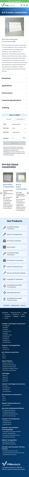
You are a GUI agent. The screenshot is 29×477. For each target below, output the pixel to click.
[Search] (24, 5)
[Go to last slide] (1, 193)
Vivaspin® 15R (5, 336)
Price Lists (7, 314)
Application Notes (15, 305)
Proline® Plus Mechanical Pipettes (10, 414)
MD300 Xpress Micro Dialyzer (9, 366)
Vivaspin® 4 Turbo (6, 331)
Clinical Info (16, 314)
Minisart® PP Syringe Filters (8, 442)
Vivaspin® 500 (5, 325)
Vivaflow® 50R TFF (6, 424)
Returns (23, 316)
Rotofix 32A (5, 377)
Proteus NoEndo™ (6, 405)
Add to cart (14, 143)
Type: (4, 124)
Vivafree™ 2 (5, 347)
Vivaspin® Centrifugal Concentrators (13, 324)
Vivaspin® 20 (5, 338)
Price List (23, 305)
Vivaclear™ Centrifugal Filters (9, 433)
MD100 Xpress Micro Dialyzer (9, 364)
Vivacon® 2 (5, 386)
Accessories (20, 119)
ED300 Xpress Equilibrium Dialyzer (10, 368)
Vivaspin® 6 (5, 333)
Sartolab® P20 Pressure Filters (9, 454)
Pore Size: (6, 128)
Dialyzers (7, 361)
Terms (23, 314)
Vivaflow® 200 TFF (6, 422)
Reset (24, 138)
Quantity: (6, 138)
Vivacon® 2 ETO (6, 387)
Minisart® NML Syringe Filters (9, 444)
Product (9, 119)
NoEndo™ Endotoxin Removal (11, 403)
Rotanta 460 (5, 381)
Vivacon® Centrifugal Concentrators (13, 384)
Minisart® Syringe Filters (9, 440)
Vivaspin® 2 (5, 327)
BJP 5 (3, 354)
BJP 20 (4, 358)
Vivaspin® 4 (5, 329)
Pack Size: (6, 132)
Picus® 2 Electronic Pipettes (8, 410)
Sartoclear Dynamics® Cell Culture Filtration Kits (13, 452)
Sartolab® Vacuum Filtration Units (10, 450)
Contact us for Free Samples (14, 1)
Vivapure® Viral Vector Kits (8, 437)
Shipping (16, 316)
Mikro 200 (4, 375)
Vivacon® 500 (5, 389)
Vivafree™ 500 (5, 349)
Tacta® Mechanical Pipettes (8, 412)
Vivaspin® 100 (5, 340)
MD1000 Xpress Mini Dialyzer (9, 370)
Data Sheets (7, 305)
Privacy (6, 318)
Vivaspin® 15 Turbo (7, 335)
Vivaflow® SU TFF (6, 420)
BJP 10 (4, 356)
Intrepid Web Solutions (19, 469)
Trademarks (7, 316)
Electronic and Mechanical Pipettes (13, 408)
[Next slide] (28, 193)
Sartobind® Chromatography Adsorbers (11, 431)
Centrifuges (5, 373)
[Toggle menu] (27, 5)
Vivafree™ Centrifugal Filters (11, 345)
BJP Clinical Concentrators (9, 9)
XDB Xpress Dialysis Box (8, 363)
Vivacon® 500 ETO (6, 391)
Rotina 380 (5, 379)
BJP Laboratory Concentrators (12, 394)
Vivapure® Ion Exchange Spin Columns (11, 435)
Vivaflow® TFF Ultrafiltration (11, 419)
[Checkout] (22, 5)
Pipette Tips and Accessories (9, 415)
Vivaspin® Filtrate (6, 342)
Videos (25, 312)
